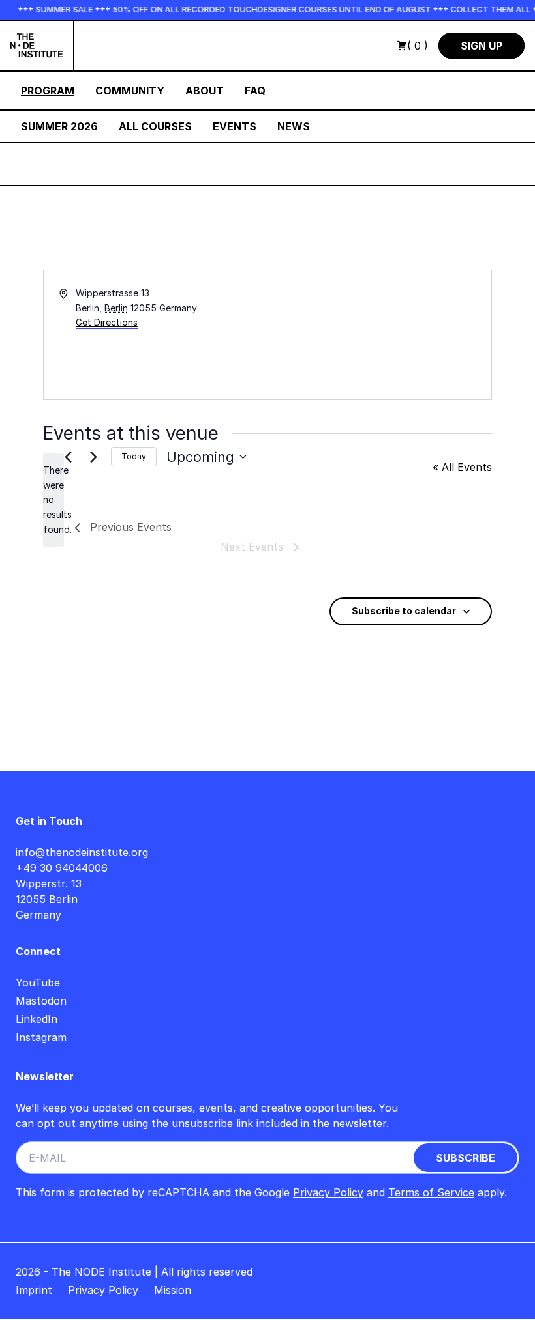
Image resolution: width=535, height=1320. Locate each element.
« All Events (462, 467)
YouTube (38, 982)
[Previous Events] (68, 457)
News (293, 126)
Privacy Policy (328, 1192)
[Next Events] (93, 457)
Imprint (34, 1290)
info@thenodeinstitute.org (82, 852)
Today (133, 456)
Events (234, 126)
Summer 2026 (59, 126)
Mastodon (41, 1000)
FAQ (255, 90)
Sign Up (481, 45)
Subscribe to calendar (404, 610)
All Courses (155, 126)
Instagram (41, 1037)
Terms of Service (431, 1192)
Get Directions (107, 322)
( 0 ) (417, 45)
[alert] (53, 500)
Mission (172, 1290)
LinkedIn (36, 1019)
